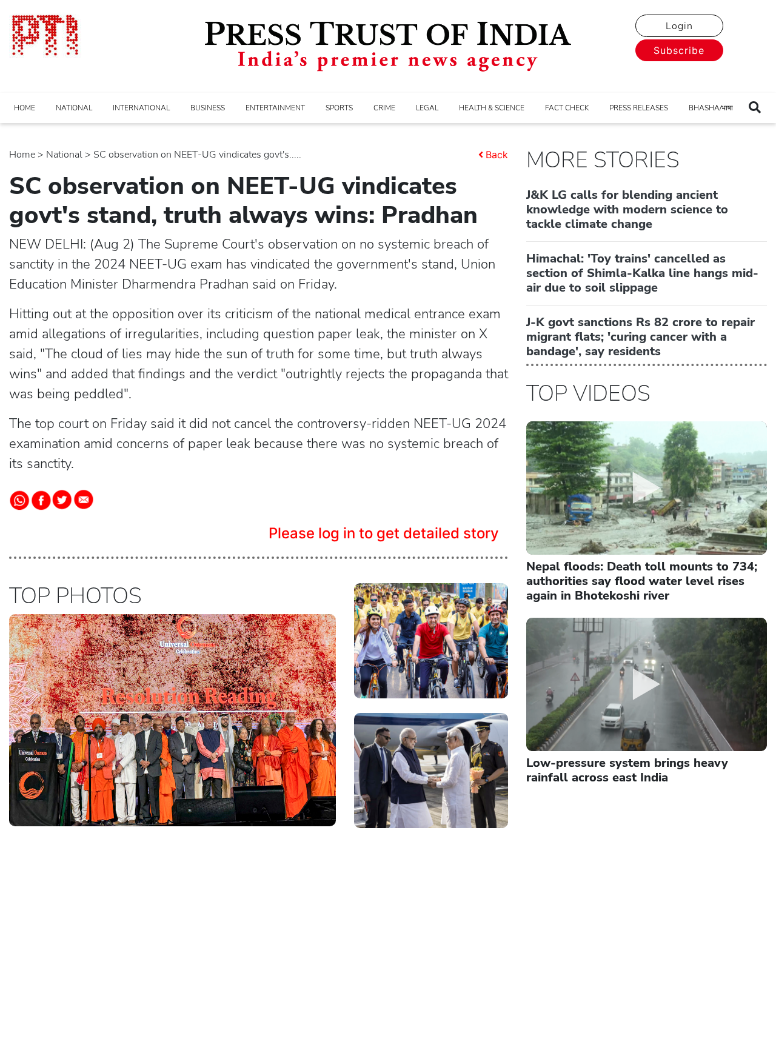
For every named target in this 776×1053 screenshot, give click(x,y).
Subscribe (679, 50)
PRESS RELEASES (638, 108)
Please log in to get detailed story (384, 533)
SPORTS (339, 108)
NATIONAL (74, 108)
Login (679, 26)
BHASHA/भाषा (711, 108)
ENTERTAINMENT (275, 108)
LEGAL (427, 108)
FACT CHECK (567, 108)
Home (22, 154)
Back (497, 155)
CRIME (384, 108)
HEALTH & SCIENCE (491, 108)
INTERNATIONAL (141, 108)
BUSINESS (207, 108)
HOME (24, 108)
